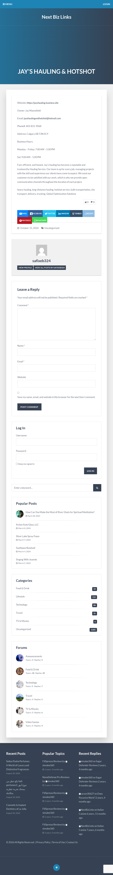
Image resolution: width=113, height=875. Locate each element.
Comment (23, 305)
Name (21, 345)
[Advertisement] (56, 46)
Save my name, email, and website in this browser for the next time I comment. (56, 397)
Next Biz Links (56, 17)
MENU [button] (8, 4)
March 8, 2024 (24, 528)
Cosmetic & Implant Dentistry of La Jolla (16, 807)
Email (20, 361)
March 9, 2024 (24, 540)
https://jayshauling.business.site (42, 102)
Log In (90, 471)
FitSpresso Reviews (52, 761)
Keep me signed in (26, 464)
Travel (19, 612)
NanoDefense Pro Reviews (55, 777)
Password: (21, 450)
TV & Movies (22, 621)
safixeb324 (41, 260)
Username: (21, 435)
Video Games (32, 722)
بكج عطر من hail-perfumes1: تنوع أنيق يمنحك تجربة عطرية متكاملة (16, 787)
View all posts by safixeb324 (50, 267)
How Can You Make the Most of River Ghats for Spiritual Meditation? (60, 512)
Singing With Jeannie (26, 559)
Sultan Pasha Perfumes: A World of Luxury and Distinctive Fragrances (18, 765)
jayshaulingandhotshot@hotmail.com (42, 118)
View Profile (25, 267)
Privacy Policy (43, 842)
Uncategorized (51, 228)
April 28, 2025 (34, 516)
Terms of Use (58, 842)
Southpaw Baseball (25, 547)
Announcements (34, 656)
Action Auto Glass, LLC (27, 524)
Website (21, 377)
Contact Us (72, 842)
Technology (21, 604)
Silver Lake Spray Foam (27, 536)
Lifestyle (20, 596)
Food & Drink (22, 588)
